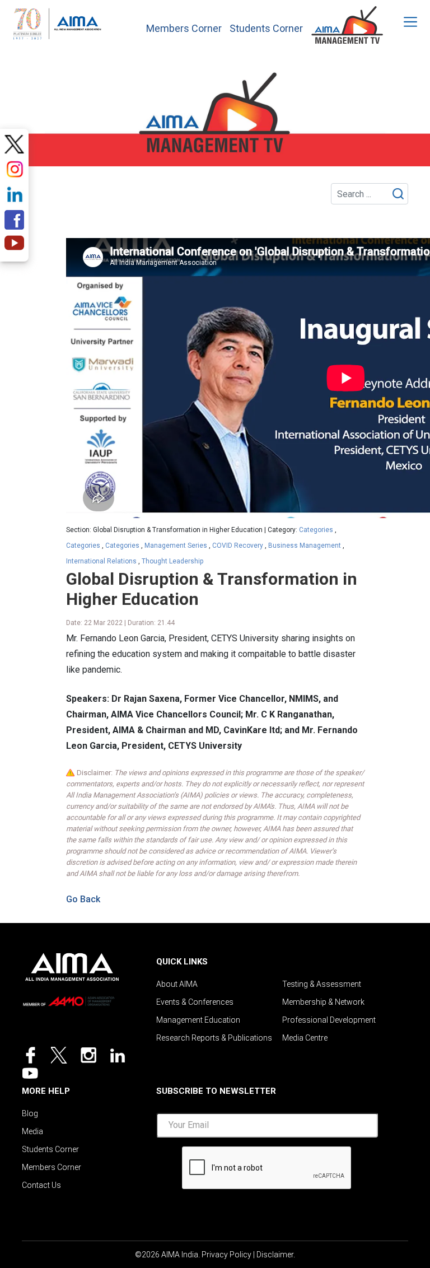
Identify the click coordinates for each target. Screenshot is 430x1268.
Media (32, 1131)
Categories (316, 530)
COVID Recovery (237, 545)
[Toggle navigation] (403, 22)
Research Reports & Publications (214, 1037)
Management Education (198, 1019)
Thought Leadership (172, 561)
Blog (30, 1113)
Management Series (175, 545)
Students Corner (266, 28)
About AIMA (177, 984)
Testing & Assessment (321, 984)
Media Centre (305, 1037)
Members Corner (184, 28)
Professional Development (329, 1019)
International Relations (101, 561)
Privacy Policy (226, 1254)
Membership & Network (323, 1001)
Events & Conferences (194, 1001)
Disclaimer (274, 1254)
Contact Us (41, 1185)
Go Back (83, 899)
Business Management (304, 545)
